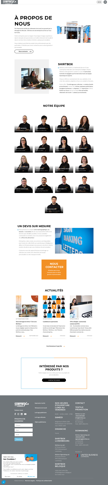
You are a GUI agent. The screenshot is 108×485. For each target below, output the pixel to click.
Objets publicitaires (40, 422)
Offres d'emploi (47, 318)
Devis (99, 2)
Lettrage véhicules (40, 417)
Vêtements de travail (41, 408)
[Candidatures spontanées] (54, 306)
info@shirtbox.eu (80, 418)
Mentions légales (30, 480)
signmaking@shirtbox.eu (82, 439)
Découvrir (19, 336)
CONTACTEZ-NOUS (54, 380)
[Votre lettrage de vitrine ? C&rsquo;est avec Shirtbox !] (27, 306)
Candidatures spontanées (50, 321)
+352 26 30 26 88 (79, 416)
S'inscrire (19, 439)
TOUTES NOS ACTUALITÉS (54, 346)
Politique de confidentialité (44, 480)
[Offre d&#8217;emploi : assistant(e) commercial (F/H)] (81, 306)
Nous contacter (23, 51)
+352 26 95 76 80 (79, 437)
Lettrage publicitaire (22, 318)
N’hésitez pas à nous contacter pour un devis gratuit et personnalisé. (54, 272)
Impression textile (40, 403)
